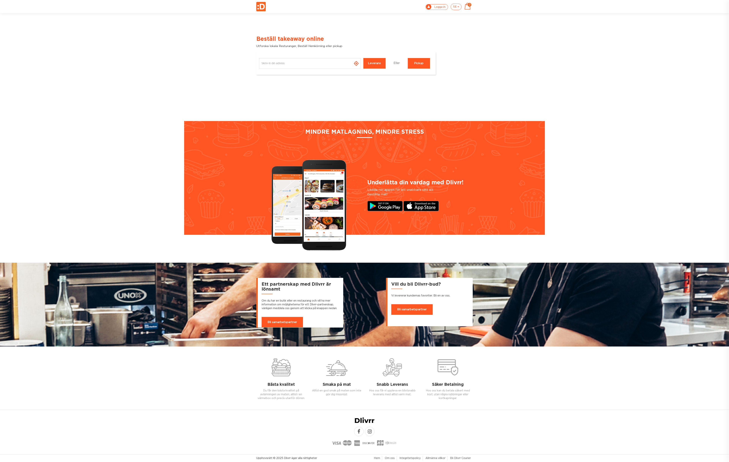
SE (455, 7)
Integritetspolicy (410, 458)
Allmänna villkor (435, 458)
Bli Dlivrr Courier (460, 458)
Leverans (374, 63)
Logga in (439, 7)
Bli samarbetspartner (282, 322)
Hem (377, 458)
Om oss (390, 458)
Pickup (419, 63)
